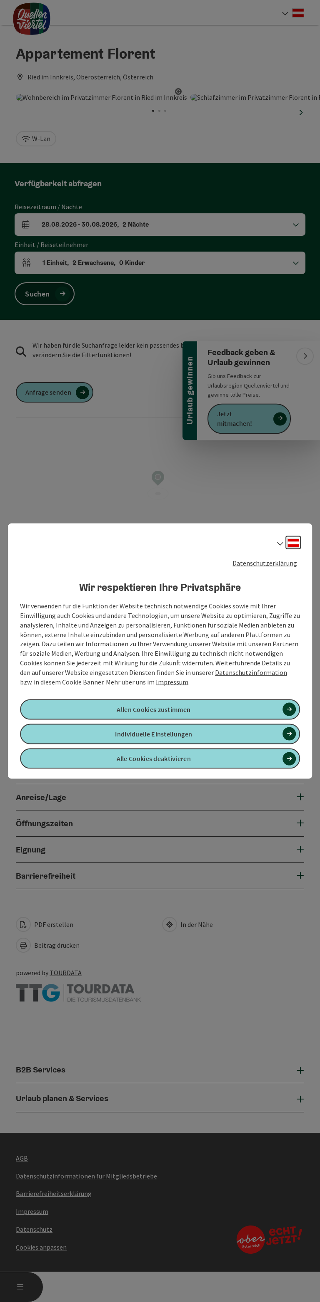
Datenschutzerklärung (264, 562)
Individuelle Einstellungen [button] (153, 734)
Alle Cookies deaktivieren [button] (154, 758)
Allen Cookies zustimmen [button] (153, 709)
